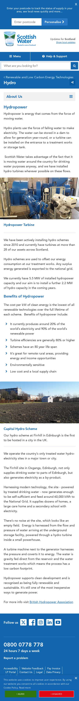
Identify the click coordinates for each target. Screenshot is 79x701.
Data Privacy (53, 672)
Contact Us (25, 672)
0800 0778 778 (23, 644)
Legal (39, 672)
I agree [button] (21, 694)
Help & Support (56, 56)
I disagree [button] (56, 694)
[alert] (39, 688)
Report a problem (16, 658)
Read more (25, 687)
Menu (16, 56)
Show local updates (65, 42)
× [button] (75, 678)
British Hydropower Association (51, 602)
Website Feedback (32, 668)
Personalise (53, 22)
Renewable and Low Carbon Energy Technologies (39, 77)
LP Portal (11, 672)
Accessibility (11, 668)
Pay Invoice (53, 668)
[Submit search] (74, 65)
